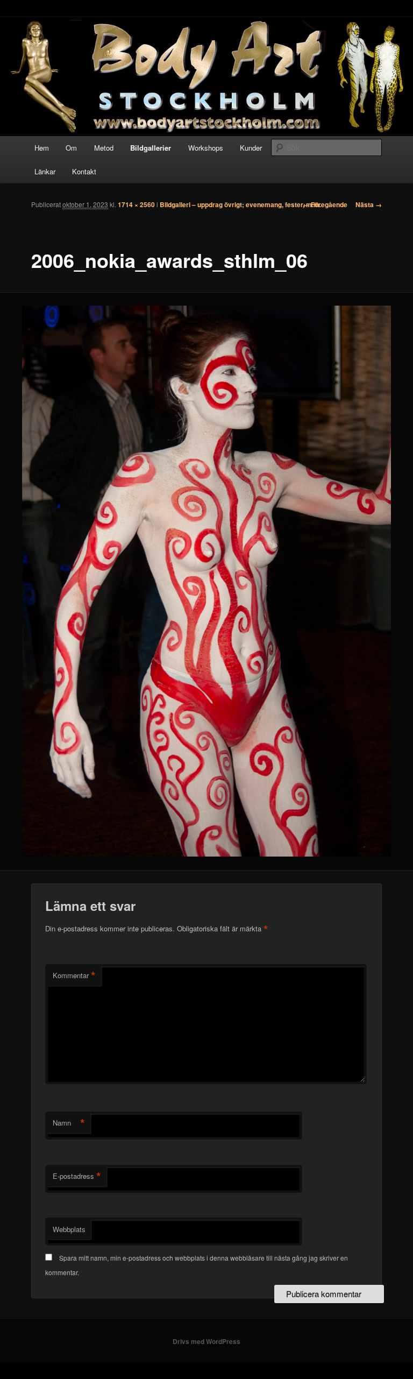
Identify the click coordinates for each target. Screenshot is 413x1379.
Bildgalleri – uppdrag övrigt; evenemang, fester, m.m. (240, 204)
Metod (103, 148)
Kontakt (84, 171)
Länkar (44, 171)
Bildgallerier (150, 148)
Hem (41, 148)
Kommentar (74, 975)
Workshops (205, 148)
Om (71, 148)
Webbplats (69, 1229)
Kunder (251, 148)
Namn (69, 1123)
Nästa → (368, 204)
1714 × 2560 (136, 204)
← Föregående (325, 204)
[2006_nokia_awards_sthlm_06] (206, 581)
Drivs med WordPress (206, 1341)
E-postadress (77, 1176)
